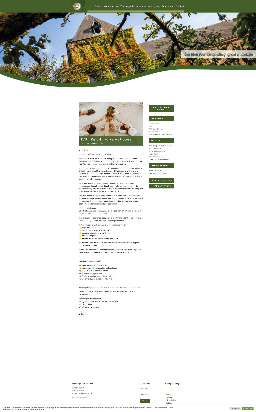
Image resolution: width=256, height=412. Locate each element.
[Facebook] (167, 389)
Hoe (116, 6)
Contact (180, 6)
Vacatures (141, 6)
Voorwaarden (171, 395)
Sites (97, 6)
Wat (122, 6)
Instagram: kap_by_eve (162, 134)
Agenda (130, 6)
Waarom (108, 6)
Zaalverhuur (168, 6)
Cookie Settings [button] (235, 408)
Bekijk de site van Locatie (159, 159)
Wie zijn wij (154, 6)
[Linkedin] (172, 389)
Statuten (169, 403)
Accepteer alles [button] (247, 408)
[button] (2, 51)
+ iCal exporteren (161, 186)
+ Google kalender (161, 180)
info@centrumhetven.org (82, 393)
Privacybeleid (171, 400)
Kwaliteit (169, 397)
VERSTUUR (144, 400)
